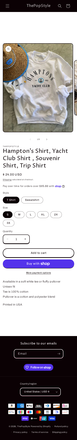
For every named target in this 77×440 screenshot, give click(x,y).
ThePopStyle (23, 426)
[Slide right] (47, 139)
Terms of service (39, 432)
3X (8, 223)
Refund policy (61, 426)
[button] (7, 6)
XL (43, 214)
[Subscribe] (59, 353)
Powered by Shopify (41, 426)
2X (56, 214)
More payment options (38, 272)
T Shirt (11, 200)
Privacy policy (20, 432)
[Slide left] (30, 139)
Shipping (7, 180)
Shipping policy (59, 432)
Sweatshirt (32, 200)
